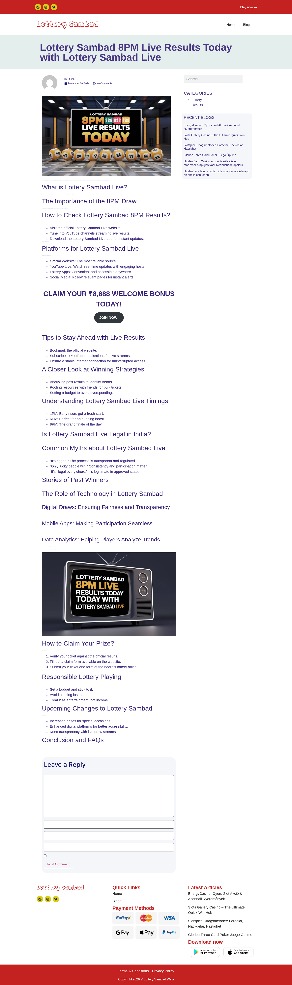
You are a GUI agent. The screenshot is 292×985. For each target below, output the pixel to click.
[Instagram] (46, 7)
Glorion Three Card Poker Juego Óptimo (210, 155)
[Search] (246, 79)
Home (231, 24)
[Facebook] (38, 7)
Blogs (247, 24)
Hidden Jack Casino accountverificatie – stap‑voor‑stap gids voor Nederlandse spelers (213, 163)
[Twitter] (54, 7)
